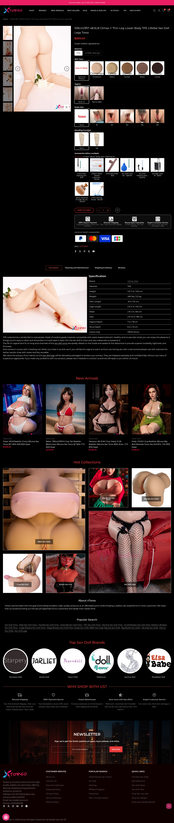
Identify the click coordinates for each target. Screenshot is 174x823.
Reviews (121, 268)
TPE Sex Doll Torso (92, 625)
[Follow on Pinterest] (22, 806)
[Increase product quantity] (108, 210)
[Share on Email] (93, 251)
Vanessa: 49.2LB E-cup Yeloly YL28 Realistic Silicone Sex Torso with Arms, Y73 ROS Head (108, 444)
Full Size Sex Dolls (140, 777)
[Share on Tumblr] (89, 251)
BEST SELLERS (73, 10)
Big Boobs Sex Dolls (130, 628)
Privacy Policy (52, 794)
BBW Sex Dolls (96, 628)
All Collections (138, 781)
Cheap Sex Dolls (81, 628)
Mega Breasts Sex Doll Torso (60, 628)
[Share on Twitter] (80, 251)
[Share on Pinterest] (84, 251)
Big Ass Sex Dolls (112, 628)
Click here (79, 156)
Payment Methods (55, 785)
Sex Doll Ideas (138, 785)
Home (5, 19)
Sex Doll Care (138, 789)
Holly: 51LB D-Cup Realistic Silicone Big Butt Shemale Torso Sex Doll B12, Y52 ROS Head (151, 444)
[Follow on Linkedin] (17, 806)
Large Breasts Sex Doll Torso (32, 628)
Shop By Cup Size (140, 794)
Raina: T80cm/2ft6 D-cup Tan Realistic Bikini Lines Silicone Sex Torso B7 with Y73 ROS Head (65, 444)
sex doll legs (49, 355)
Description (54, 268)
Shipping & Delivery (103, 268)
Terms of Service (53, 798)
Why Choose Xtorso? (98, 798)
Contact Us (51, 781)
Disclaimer (94, 794)
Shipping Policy (53, 789)
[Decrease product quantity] (98, 210)
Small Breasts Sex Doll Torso (137, 625)
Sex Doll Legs (21, 631)
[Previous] (17, 68)
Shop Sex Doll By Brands (143, 802)
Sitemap (93, 785)
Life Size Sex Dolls (149, 628)
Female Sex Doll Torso (48, 625)
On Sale (92, 781)
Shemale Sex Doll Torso (71, 625)
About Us (50, 777)
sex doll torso (61, 343)
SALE (85, 10)
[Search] (154, 10)
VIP (124, 10)
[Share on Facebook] (75, 251)
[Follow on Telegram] (26, 806)
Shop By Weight (139, 798)
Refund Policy (52, 802)
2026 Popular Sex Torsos (100, 777)
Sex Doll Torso (11, 625)
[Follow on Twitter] (8, 806)
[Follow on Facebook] (4, 806)
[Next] (66, 68)
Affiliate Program (97, 789)
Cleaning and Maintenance (77, 268)
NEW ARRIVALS (57, 10)
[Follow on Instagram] (13, 806)
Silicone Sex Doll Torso (112, 625)
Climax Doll (132, 281)
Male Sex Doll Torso (28, 625)
